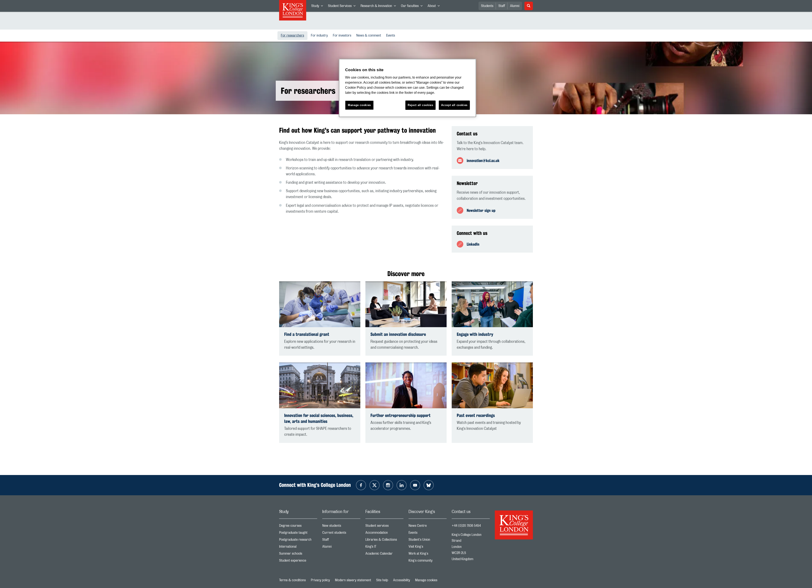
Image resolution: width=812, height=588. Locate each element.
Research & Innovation (379, 6)
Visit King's (428, 547)
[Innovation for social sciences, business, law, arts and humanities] (319, 385)
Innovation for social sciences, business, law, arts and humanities (318, 418)
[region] (407, 88)
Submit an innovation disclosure (398, 334)
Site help (382, 580)
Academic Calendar (384, 554)
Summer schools (298, 554)
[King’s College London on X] (374, 485)
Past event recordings (476, 415)
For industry (320, 35)
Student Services (343, 6)
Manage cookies (426, 580)
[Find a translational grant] (319, 304)
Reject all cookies (420, 105)
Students (487, 6)
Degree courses (298, 526)
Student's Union (428, 540)
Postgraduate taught (298, 533)
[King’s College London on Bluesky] (429, 485)
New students (341, 526)
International (298, 547)
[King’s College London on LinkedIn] (401, 485)
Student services (384, 526)
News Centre (428, 526)
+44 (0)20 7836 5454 (466, 525)
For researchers (294, 35)
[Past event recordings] (492, 385)
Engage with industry (475, 334)
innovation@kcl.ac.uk (483, 160)
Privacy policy (320, 580)
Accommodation (384, 533)
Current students (341, 533)
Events (391, 35)
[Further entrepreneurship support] (406, 385)
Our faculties (413, 6)
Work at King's (428, 554)
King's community (428, 561)
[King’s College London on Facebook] (361, 485)
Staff (501, 6)
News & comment (369, 35)
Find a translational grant (306, 334)
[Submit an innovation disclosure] (406, 304)
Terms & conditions (292, 580)
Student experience (298, 561)
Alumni (514, 6)
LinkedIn (473, 244)
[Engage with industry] (492, 304)
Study (318, 6)
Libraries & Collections (384, 540)
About (435, 6)
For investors (343, 35)
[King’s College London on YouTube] (415, 485)
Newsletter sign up (481, 210)
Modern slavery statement (353, 580)
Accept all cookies (454, 105)
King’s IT (384, 547)
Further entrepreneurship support (400, 415)
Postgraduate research (298, 540)
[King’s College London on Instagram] (388, 485)
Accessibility (401, 580)
